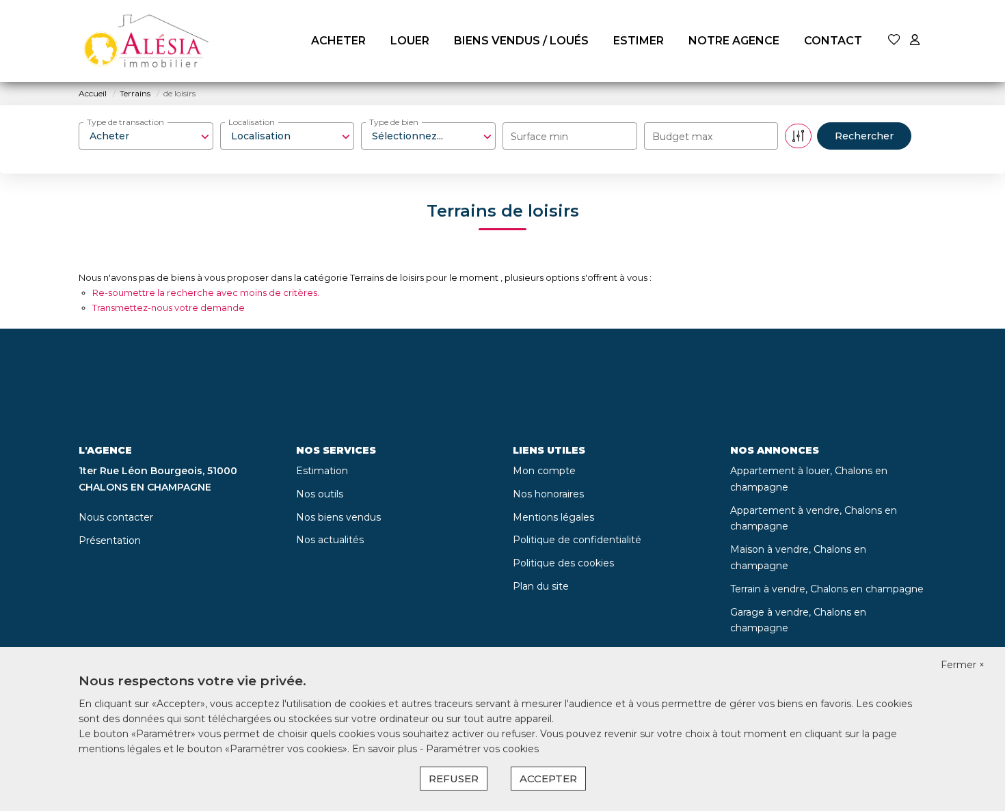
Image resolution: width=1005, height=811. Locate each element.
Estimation (322, 471)
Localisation (251, 122)
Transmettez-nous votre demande (168, 307)
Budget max (682, 136)
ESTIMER (638, 40)
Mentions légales (553, 517)
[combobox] (146, 136)
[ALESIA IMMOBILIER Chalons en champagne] (147, 41)
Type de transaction (125, 122)
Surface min (539, 136)
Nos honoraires (548, 494)
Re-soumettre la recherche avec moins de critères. (205, 292)
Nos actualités (330, 540)
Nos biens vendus (338, 517)
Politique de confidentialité (577, 540)
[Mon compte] (915, 40)
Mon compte (544, 471)
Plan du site (541, 586)
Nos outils (319, 494)
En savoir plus (386, 749)
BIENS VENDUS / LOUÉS (521, 40)
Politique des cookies (563, 563)
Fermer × (962, 665)
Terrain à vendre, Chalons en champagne (827, 589)
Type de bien (393, 122)
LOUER (409, 40)
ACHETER (338, 40)
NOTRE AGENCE (733, 40)
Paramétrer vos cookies (482, 749)
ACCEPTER (548, 778)
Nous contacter (116, 517)
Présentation (110, 540)
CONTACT (833, 40)
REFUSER (454, 778)
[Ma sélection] (894, 40)
